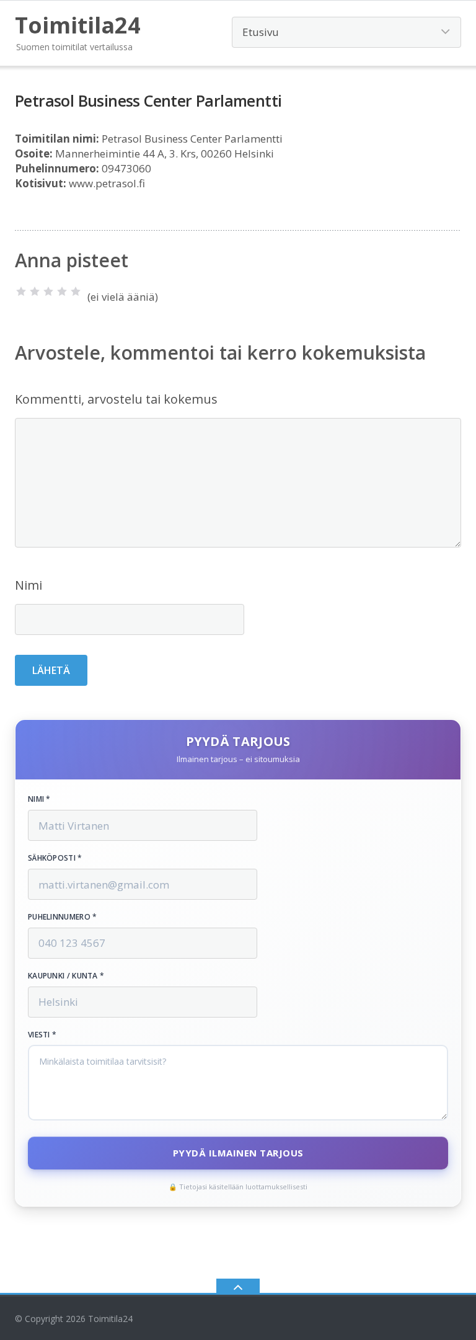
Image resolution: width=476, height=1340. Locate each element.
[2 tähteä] (35, 291)
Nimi (28, 585)
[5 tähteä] (75, 291)
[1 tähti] (21, 291)
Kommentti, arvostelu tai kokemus (116, 399)
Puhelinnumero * (62, 917)
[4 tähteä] (62, 291)
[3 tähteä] (48, 291)
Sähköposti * (55, 858)
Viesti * (42, 1035)
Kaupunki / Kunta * (66, 976)
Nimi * (39, 799)
